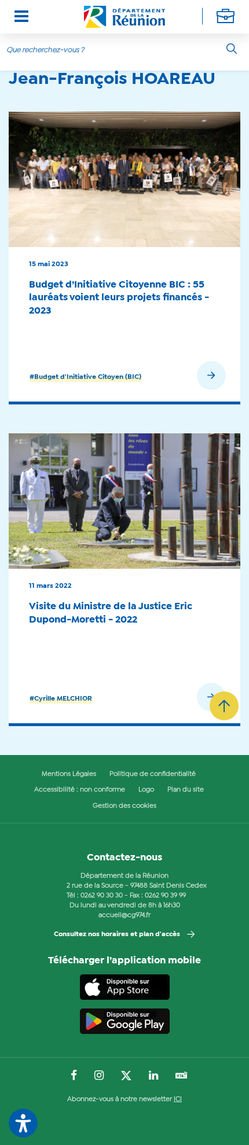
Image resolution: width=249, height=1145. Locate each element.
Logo (146, 790)
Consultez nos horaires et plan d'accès (117, 934)
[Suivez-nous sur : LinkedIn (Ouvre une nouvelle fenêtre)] (153, 1076)
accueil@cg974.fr (124, 915)
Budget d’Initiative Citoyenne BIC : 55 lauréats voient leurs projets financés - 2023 (119, 298)
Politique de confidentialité (152, 774)
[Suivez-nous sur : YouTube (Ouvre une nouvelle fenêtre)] (181, 1076)
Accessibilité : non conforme (79, 790)
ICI (178, 1099)
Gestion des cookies (124, 806)
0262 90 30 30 (101, 896)
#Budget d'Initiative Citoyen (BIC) (85, 377)
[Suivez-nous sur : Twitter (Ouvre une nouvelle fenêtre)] (126, 1076)
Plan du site (185, 790)
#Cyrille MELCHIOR (61, 699)
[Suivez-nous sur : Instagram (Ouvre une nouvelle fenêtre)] (99, 1076)
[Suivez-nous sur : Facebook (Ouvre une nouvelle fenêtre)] (74, 1076)
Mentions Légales (69, 774)
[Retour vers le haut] (224, 705)
